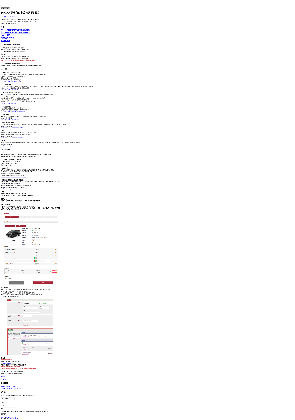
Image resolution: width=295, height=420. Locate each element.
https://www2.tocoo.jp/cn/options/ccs (10, 119)
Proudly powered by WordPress (8, 417)
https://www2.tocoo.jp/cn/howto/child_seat (11, 189)
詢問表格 (3, 376)
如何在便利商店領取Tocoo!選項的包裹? (11, 388)
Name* (2, 402)
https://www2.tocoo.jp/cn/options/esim (10, 146)
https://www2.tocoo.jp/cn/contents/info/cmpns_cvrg (13, 177)
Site (1, 408)
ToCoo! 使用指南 (41, 8)
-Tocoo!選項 (5, 35)
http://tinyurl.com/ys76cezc (7, 363)
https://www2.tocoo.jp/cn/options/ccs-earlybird (12, 127)
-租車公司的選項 (7, 38)
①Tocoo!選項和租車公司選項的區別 (15, 30)
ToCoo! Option (4, 379)
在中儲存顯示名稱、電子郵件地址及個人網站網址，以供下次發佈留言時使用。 (25, 411)
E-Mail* (3, 405)
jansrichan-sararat (11, 16)
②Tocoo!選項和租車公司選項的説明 (15, 33)
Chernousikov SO (14, 418)
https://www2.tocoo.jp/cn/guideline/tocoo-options (13, 111)
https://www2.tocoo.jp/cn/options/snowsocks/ (12, 137)
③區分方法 (5, 41)
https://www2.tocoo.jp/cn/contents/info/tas (11, 81)
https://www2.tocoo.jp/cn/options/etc (9, 89)
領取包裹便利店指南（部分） (9, 387)
